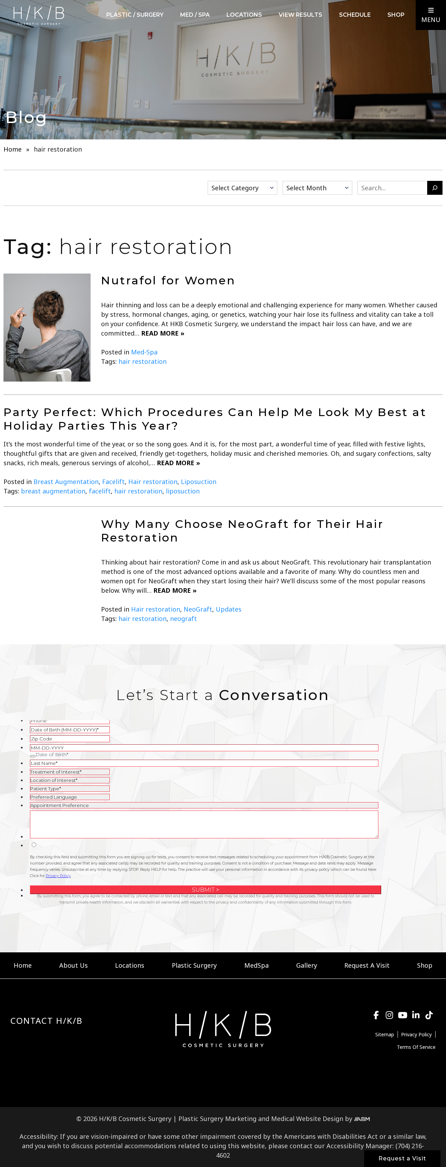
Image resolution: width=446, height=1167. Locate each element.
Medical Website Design (307, 1118)
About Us (73, 965)
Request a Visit (402, 1158)
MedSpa (256, 965)
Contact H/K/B (46, 1020)
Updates (228, 609)
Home (12, 149)
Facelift (113, 481)
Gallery (306, 965)
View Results (300, 14)
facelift (100, 491)
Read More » (162, 333)
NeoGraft (198, 609)
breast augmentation (53, 491)
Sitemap (384, 1034)
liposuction (183, 491)
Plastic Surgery (194, 965)
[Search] (435, 188)
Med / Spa (195, 14)
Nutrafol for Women (168, 280)
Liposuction (198, 481)
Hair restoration (152, 481)
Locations (244, 14)
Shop (396, 14)
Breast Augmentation (66, 481)
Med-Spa (144, 352)
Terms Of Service (416, 1047)
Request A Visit (367, 965)
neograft (183, 618)
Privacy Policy (416, 1034)
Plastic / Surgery (134, 14)
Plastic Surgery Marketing (217, 1118)
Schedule (355, 14)
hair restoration (142, 361)
